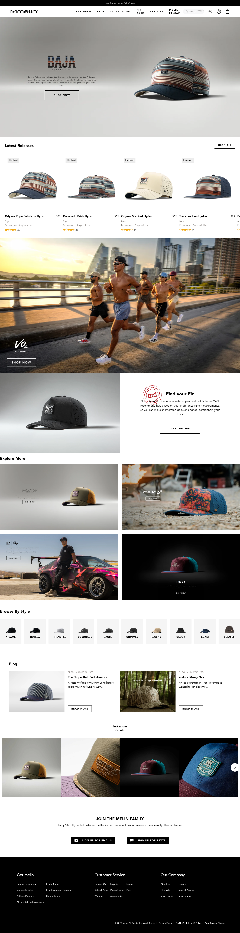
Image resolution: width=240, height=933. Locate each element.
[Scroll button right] (235, 767)
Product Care (117, 890)
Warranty (99, 896)
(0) (18, 230)
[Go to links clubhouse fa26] (181, 567)
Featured (83, 11)
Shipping (114, 884)
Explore (157, 11)
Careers (182, 884)
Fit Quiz (140, 11)
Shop (101, 11)
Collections (121, 11)
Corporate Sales (25, 890)
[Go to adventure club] (181, 497)
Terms (152, 923)
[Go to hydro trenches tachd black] (59, 567)
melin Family (167, 896)
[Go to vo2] (120, 305)
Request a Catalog (26, 884)
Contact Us (100, 884)
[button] (33, 230)
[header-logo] (24, 11)
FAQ (128, 890)
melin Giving (185, 896)
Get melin (25, 875)
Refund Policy (101, 890)
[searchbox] (194, 11)
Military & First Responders (30, 902)
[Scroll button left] (5, 767)
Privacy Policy (166, 923)
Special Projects (186, 890)
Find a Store (52, 884)
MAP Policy (196, 923)
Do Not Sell (181, 923)
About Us (165, 884)
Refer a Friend (53, 896)
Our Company (173, 875)
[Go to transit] (59, 497)
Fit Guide (165, 890)
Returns (130, 884)
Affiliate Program (25, 896)
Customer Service (110, 875)
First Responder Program (59, 890)
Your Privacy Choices (215, 923)
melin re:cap (174, 11)
